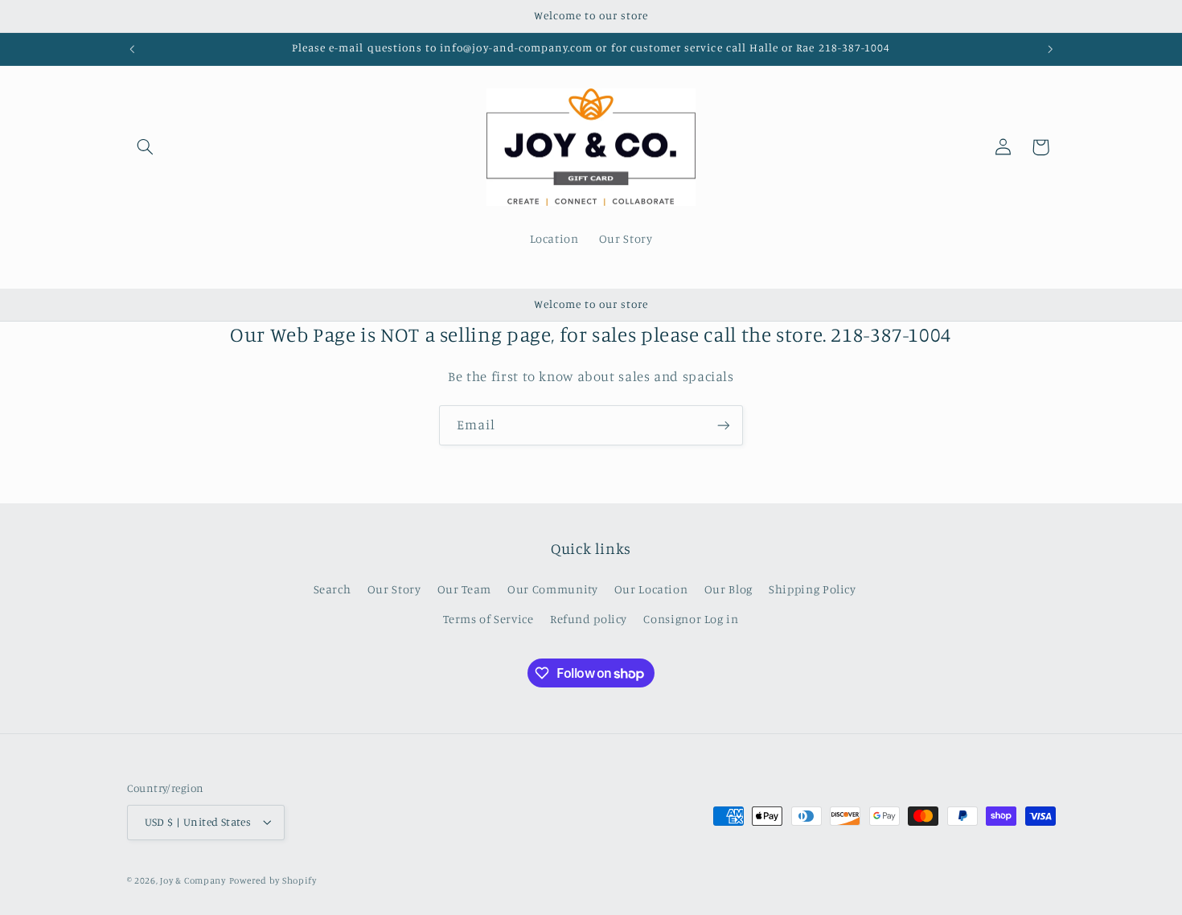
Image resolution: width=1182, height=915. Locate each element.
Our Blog (728, 589)
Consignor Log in (690, 619)
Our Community (552, 589)
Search (332, 589)
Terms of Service (488, 619)
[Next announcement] (1050, 49)
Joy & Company (193, 880)
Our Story (394, 589)
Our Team (464, 589)
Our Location (651, 589)
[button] (145, 147)
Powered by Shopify (273, 880)
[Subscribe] (723, 425)
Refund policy (588, 619)
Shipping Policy (812, 589)
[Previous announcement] (132, 49)
